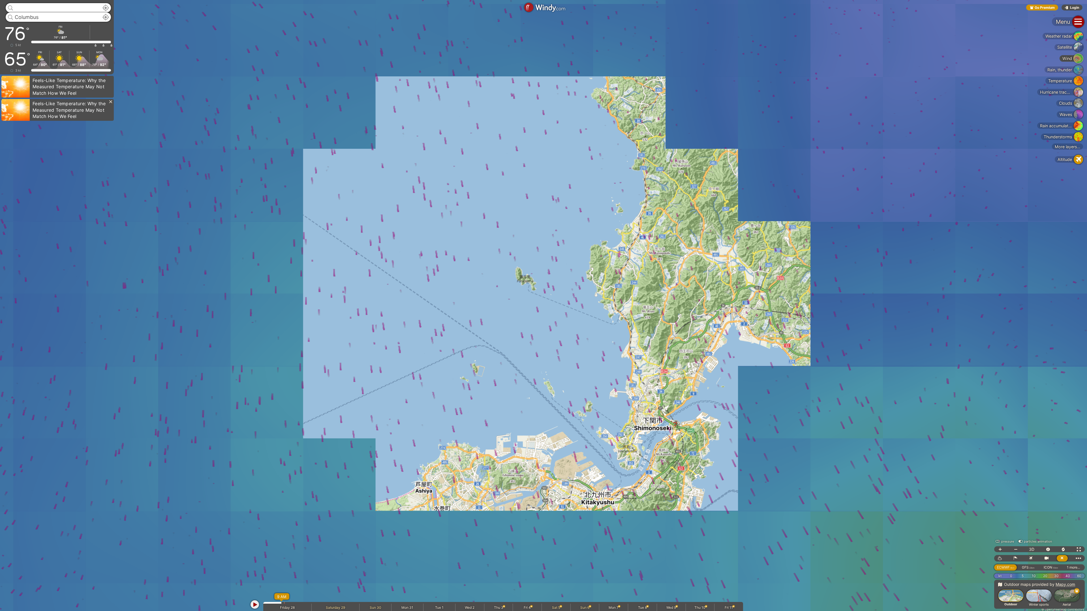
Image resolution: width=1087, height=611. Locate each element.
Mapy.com (1065, 584)
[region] (543, 305)
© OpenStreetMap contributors (1062, 609)
